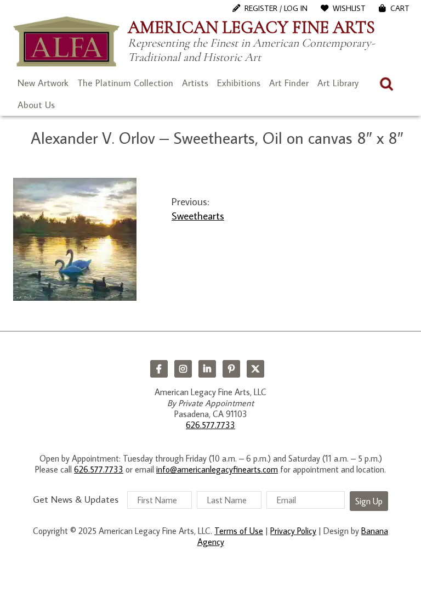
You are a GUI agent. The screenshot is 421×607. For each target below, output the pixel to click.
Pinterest (231, 369)
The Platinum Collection (125, 83)
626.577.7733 (210, 424)
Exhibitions (238, 83)
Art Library (338, 83)
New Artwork (43, 83)
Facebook (159, 369)
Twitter (255, 369)
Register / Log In (276, 8)
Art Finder (289, 83)
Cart (399, 8)
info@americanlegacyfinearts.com (217, 469)
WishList (349, 8)
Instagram (183, 369)
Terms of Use (238, 530)
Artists (195, 83)
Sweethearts (198, 215)
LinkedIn (207, 369)
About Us (36, 105)
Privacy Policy (293, 530)
